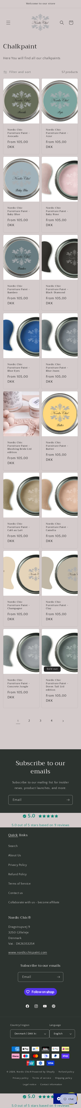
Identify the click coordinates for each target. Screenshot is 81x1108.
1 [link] (18, 721)
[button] (8, 22)
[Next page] (63, 721)
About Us (14, 855)
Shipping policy (63, 1078)
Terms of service (41, 1078)
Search (13, 846)
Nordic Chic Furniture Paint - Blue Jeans (57, 368)
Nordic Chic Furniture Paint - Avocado (18, 133)
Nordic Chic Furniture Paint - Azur (57, 133)
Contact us (15, 893)
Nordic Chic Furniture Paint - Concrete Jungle (18, 683)
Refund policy (66, 1072)
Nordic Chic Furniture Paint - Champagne (18, 605)
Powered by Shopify (43, 1071)
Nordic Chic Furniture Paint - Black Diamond (57, 290)
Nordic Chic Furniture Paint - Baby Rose (57, 211)
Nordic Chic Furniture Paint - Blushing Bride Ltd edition (19, 447)
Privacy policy (21, 1078)
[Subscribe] (67, 800)
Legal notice (29, 1084)
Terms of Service (19, 883)
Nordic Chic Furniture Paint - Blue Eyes (18, 368)
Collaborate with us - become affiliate (33, 902)
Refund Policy (17, 874)
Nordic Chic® (24, 1071)
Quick (13, 835)
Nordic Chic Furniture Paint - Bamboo (18, 290)
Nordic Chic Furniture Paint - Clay (57, 605)
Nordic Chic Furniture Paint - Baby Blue (18, 211)
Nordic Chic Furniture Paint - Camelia (57, 527)
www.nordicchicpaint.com (27, 952)
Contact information (51, 1084)
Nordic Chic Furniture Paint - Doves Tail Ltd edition (57, 685)
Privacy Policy (17, 865)
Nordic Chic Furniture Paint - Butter (57, 446)
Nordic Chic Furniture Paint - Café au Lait (18, 527)
